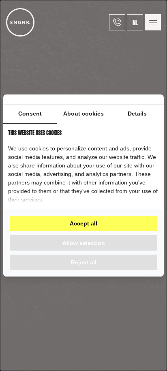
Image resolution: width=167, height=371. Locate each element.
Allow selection (83, 243)
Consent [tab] (30, 113)
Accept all (83, 223)
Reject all (83, 262)
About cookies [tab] (83, 113)
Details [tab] (137, 113)
